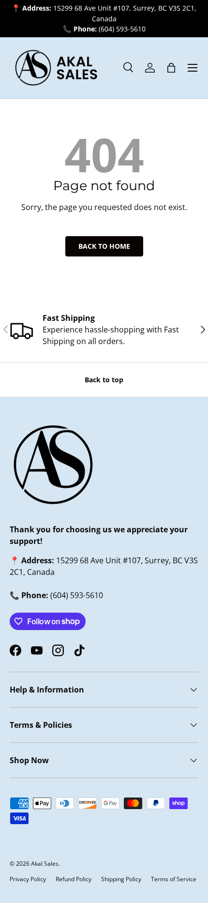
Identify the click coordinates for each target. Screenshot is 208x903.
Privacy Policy (28, 879)
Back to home (104, 246)
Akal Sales (45, 863)
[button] (171, 67)
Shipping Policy (121, 879)
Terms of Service (173, 879)
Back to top (104, 379)
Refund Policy (73, 879)
